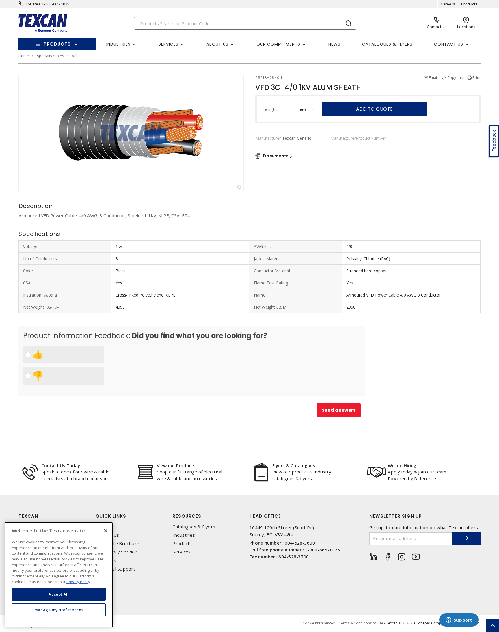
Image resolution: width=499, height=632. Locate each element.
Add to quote (374, 109)
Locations (106, 560)
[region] (59, 574)
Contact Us (107, 535)
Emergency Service (116, 552)
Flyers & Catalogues (293, 465)
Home (23, 55)
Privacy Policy (78, 581)
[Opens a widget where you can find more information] (459, 620)
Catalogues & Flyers (387, 44)
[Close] (105, 530)
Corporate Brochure (117, 543)
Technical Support (115, 569)
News (334, 44)
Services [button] (168, 44)
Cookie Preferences (319, 623)
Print (476, 77)
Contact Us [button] (448, 44)
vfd (75, 55)
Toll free (33, 4)
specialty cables (50, 55)
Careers (448, 4)
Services (181, 552)
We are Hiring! (403, 465)
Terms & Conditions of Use (361, 623)
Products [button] (57, 44)
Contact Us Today (60, 465)
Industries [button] (118, 44)
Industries (183, 535)
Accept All (59, 593)
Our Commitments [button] (278, 44)
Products (469, 4)
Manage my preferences (58, 609)
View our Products (176, 465)
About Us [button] (217, 44)
